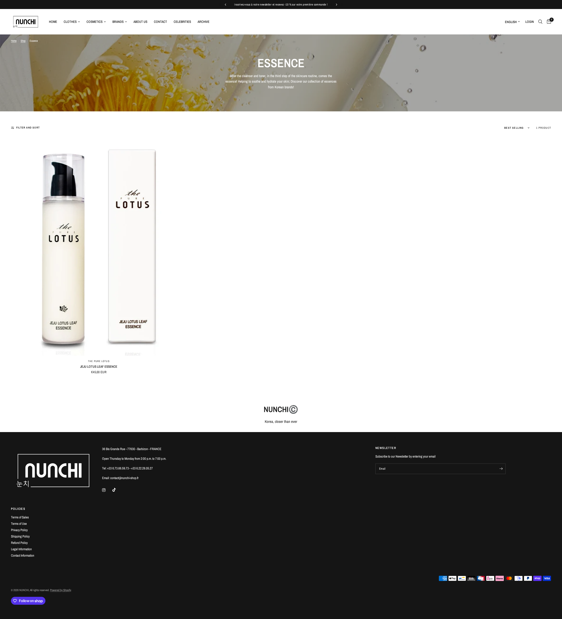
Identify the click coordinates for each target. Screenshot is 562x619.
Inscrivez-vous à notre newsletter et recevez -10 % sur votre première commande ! (281, 4)
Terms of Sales (20, 517)
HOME (53, 21)
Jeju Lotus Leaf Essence (98, 366)
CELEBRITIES (182, 21)
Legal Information (21, 549)
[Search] (540, 21)
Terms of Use (19, 523)
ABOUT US (140, 21)
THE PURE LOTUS (98, 361)
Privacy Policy (19, 530)
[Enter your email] (501, 468)
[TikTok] (117, 490)
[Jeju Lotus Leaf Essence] (99, 246)
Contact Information (22, 555)
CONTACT (160, 21)
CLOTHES (70, 21)
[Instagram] (107, 490)
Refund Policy (19, 542)
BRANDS (118, 21)
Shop (23, 41)
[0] (548, 21)
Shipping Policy (20, 536)
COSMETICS (94, 21)
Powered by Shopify (60, 590)
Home (13, 41)
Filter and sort (28, 127)
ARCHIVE (203, 21)
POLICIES (18, 508)
